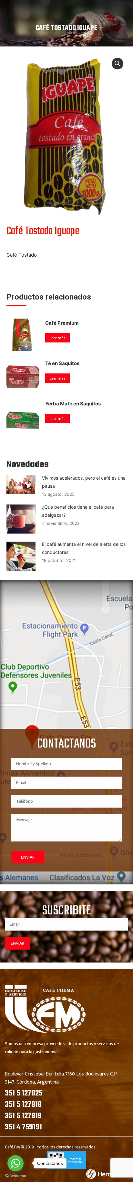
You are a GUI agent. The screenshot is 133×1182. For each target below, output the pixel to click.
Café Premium (62, 323)
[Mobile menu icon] (118, 9)
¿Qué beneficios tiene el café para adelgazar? (78, 511)
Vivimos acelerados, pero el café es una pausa (84, 482)
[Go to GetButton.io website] (15, 1175)
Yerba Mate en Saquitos (73, 404)
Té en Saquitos (62, 363)
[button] (117, 63)
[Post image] (21, 484)
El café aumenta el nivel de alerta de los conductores (84, 548)
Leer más (57, 338)
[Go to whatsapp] (15, 1163)
